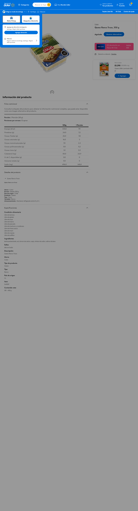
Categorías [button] (25, 5)
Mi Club (118, 11)
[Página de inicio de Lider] (9, 4)
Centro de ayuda (129, 11)
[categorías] (49, 4)
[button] (106, 4)
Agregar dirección (21, 32)
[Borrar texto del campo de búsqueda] (45, 5)
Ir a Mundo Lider (64, 5)
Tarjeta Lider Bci (107, 11)
